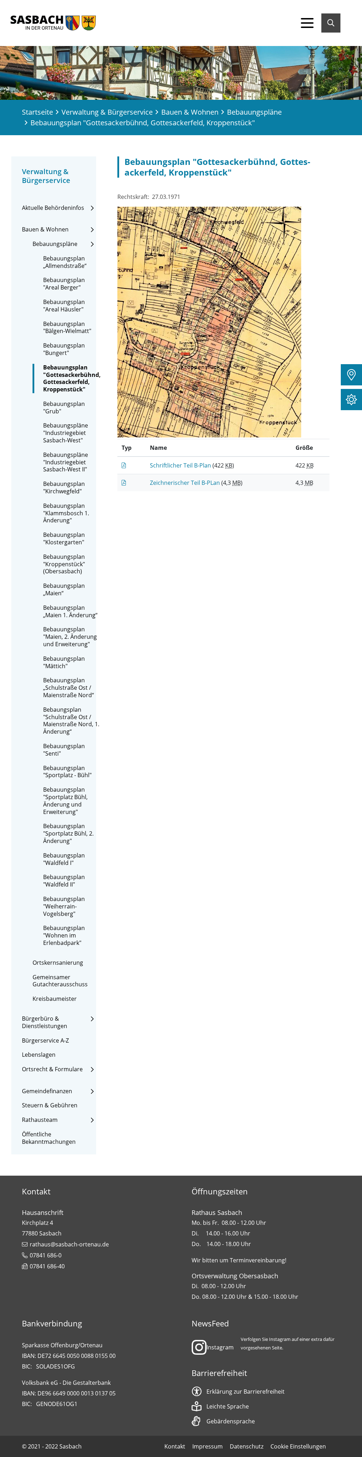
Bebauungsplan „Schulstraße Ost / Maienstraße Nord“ (68, 688)
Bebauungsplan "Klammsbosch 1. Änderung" (66, 513)
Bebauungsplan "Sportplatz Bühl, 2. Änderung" (68, 833)
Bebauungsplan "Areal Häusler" (64, 305)
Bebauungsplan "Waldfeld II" (64, 880)
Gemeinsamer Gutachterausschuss (60, 981)
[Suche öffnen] (330, 23)
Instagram (220, 1347)
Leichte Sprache (227, 1406)
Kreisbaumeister (55, 999)
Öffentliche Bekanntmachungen (49, 1138)
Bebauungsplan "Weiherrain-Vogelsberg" (64, 906)
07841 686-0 (46, 1255)
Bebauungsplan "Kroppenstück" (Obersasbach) (64, 564)
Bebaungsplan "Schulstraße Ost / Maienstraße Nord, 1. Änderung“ (71, 720)
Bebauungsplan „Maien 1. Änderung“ (70, 611)
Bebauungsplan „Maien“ (64, 589)
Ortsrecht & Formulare (52, 1069)
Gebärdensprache (230, 1421)
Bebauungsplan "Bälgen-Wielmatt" (67, 327)
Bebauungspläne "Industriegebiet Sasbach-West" (65, 433)
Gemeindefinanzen (47, 1091)
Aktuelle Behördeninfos (53, 208)
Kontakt (174, 1446)
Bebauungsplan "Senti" (64, 749)
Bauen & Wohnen (189, 112)
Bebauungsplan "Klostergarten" (64, 538)
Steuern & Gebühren (49, 1105)
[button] (351, 374)
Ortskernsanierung (58, 962)
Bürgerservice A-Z (45, 1040)
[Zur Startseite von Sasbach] (53, 23)
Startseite (37, 112)
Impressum (207, 1446)
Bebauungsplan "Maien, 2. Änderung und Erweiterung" (70, 637)
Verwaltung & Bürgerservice (107, 112)
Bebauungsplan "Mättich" (64, 662)
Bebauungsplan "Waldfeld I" (64, 859)
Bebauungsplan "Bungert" (64, 349)
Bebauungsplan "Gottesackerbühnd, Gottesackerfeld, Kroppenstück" (72, 378)
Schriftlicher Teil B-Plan (181, 465)
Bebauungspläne (254, 112)
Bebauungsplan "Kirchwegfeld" (64, 487)
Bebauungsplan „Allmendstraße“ (65, 262)
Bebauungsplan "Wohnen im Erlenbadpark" (64, 935)
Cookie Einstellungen (298, 1446)
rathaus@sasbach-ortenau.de (69, 1244)
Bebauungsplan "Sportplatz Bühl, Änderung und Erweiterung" (65, 800)
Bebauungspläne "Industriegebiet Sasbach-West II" (65, 462)
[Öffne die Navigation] (307, 23)
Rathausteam (40, 1120)
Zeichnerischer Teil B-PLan (185, 483)
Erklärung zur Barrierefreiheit (245, 1391)
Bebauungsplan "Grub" (64, 407)
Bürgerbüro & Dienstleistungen (44, 1022)
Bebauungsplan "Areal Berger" (64, 283)
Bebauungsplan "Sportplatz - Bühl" (67, 771)
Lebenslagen (39, 1055)
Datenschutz (246, 1446)
